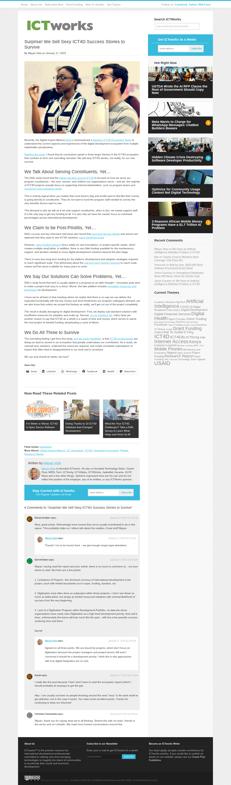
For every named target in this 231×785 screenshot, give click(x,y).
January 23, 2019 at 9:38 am (124, 714)
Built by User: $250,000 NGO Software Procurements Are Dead (178, 266)
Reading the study (34, 154)
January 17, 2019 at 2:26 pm (122, 538)
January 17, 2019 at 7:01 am (124, 518)
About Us (36, 4)
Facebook (181, 4)
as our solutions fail (101, 315)
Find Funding (74, 4)
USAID (162, 363)
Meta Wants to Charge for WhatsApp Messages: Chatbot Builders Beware (175, 125)
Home (24, 4)
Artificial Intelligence (178, 304)
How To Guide (172, 332)
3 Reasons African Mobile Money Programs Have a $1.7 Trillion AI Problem (177, 225)
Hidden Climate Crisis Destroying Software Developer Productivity (177, 158)
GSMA (158, 332)
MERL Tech (198, 345)
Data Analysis (173, 310)
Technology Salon (187, 359)
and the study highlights (87, 338)
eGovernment (192, 322)
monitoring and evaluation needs (43, 188)
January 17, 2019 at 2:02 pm (124, 559)
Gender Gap (189, 325)
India (202, 337)
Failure (171, 325)
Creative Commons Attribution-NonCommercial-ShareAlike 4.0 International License (114, 780)
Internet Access (171, 341)
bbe (156, 256)
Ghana (161, 329)
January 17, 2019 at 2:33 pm (122, 641)
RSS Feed (204, 4)
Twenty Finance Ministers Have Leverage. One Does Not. (176, 258)
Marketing (46, 446)
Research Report (34, 454)
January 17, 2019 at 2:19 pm (124, 675)
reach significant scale (91, 237)
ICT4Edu (177, 337)
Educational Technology (164, 322)
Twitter (193, 4)
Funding (179, 325)
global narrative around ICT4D (76, 177)
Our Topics (114, 4)
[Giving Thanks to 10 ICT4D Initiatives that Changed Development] (81, 410)
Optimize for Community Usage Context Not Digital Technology (176, 190)
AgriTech (180, 302)
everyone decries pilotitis (106, 233)
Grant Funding (187, 328)
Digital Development (194, 309)
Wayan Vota (52, 463)
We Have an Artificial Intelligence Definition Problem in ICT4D (177, 250)
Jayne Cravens (162, 280)
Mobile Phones (168, 348)
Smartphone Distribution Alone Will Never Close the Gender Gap (179, 274)
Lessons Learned (165, 345)
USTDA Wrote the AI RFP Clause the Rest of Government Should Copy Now (179, 90)
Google (169, 329)
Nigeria (171, 352)
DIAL (69, 140)
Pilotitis (124, 450)
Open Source (184, 352)
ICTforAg (192, 337)
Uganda (201, 359)
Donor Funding (196, 319)
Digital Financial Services (172, 314)
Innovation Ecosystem (106, 450)
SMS (166, 359)
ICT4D (88, 450)
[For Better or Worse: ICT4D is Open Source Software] (42, 410)
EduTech (180, 322)
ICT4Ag (188, 332)
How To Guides (95, 4)
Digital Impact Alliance (52, 450)
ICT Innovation (75, 450)
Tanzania (173, 359)
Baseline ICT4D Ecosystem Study (112, 140)
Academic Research (164, 302)
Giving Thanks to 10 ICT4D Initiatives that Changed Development (81, 427)
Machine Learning (185, 345)
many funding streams (48, 244)
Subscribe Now (54, 4)
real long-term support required (102, 262)
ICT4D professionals (121, 338)
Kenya (195, 341)
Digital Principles (177, 319)
